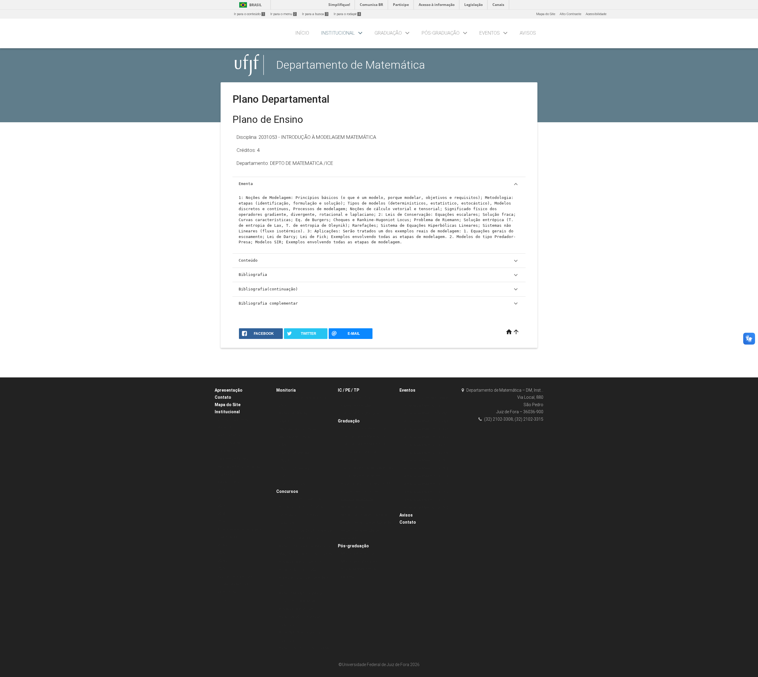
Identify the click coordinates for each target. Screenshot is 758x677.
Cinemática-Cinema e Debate (425, 398)
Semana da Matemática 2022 (425, 437)
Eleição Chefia (229, 482)
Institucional (338, 33)
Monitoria (286, 390)
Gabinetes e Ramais (233, 459)
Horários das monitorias (298, 429)
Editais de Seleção (293, 413)
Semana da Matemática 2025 (425, 413)
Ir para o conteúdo (249, 14)
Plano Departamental (357, 499)
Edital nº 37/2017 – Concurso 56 (304, 648)
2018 (221, 514)
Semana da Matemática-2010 (425, 507)
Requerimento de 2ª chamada (364, 515)
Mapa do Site (545, 14)
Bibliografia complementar (379, 303)
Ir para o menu (283, 14)
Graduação (388, 33)
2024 (221, 490)
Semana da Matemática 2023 (425, 429)
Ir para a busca (314, 14)
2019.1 (284, 406)
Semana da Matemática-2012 (425, 492)
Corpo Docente (229, 443)
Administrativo (229, 435)
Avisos (528, 33)
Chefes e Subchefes (233, 420)
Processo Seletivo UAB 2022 (300, 562)
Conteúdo (379, 260)
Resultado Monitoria (294, 437)
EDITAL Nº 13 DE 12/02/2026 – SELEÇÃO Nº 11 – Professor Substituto (302, 515)
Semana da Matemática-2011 (425, 500)
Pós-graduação (441, 33)
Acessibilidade (596, 14)
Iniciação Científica (355, 398)
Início (302, 33)
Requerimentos (352, 507)
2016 (221, 521)
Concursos (287, 491)
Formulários (227, 592)
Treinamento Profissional (360, 413)
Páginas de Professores (236, 576)
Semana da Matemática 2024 (425, 421)
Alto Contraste (570, 14)
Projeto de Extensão (356, 406)
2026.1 (222, 553)
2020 (221, 506)
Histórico (224, 427)
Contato (223, 397)
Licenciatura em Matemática (363, 436)
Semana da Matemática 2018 (425, 453)
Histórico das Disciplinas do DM (365, 483)
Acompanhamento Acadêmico (302, 398)
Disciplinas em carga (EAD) (362, 475)
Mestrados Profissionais (359, 561)
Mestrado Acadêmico (357, 553)
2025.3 (284, 460)
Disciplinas (349, 460)
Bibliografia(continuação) (379, 289)
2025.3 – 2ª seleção (294, 453)
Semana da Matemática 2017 (425, 460)
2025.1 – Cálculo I (292, 484)
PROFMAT (348, 577)
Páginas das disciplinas (359, 491)
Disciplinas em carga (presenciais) (368, 468)
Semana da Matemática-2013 (425, 484)
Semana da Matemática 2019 (425, 445)
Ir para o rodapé (347, 14)
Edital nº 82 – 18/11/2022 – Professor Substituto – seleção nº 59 (304, 577)
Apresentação (229, 390)
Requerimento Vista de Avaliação (366, 523)
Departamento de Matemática (350, 64)
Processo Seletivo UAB (296, 609)
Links (222, 600)
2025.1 (222, 568)
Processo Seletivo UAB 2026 (300, 499)
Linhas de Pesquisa (233, 584)
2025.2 (222, 561)
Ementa (379, 184)
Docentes (225, 451)
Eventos (489, 33)
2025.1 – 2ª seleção (294, 468)
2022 (221, 498)
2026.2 (222, 545)
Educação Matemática (358, 569)
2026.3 (284, 421)
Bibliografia (379, 275)
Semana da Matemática (421, 406)
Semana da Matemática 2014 (425, 476)
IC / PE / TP (348, 390)
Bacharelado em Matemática (363, 428)
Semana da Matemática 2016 (425, 468)
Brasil (249, 4)
